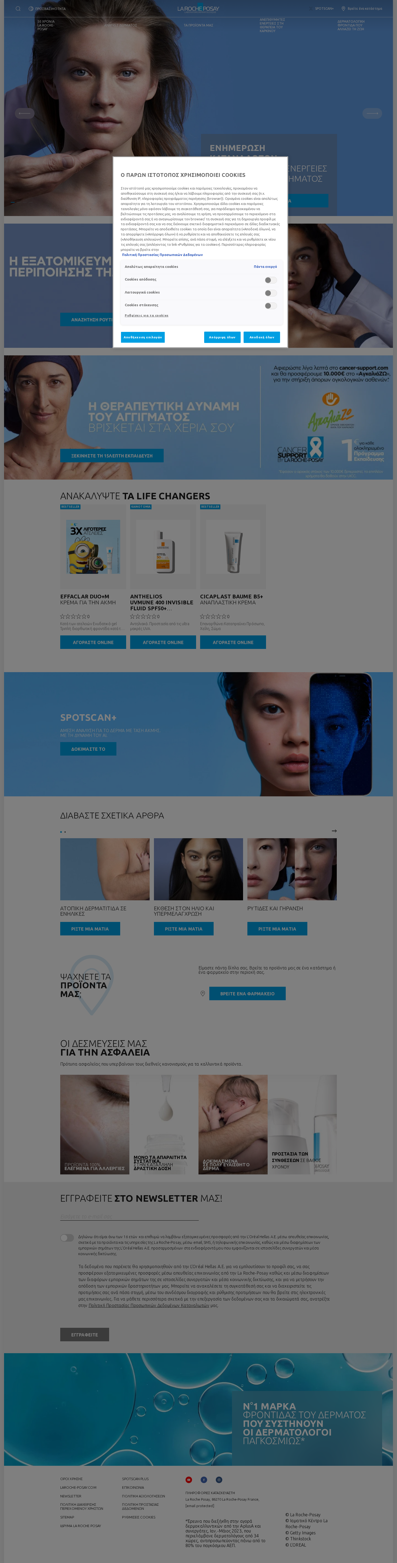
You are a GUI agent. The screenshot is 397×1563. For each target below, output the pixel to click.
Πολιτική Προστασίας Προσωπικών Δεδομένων (162, 255)
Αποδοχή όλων (262, 337)
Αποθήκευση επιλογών (143, 337)
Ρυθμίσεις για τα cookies (147, 315)
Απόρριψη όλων (222, 337)
